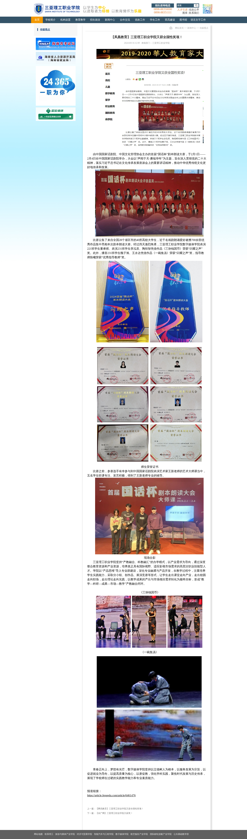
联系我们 (194, 13)
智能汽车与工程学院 (104, 834)
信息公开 (194, 9)
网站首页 (179, 28)
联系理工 (49, 834)
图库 (185, 13)
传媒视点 (45, 29)
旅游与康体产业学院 (65, 834)
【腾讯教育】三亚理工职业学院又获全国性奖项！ (120, 808)
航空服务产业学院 (139, 834)
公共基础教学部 (181, 834)
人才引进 (182, 9)
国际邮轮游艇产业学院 (161, 834)
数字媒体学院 (122, 834)
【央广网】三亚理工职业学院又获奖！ (114, 813)
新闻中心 (191, 28)
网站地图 (38, 834)
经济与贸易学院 (84, 834)
